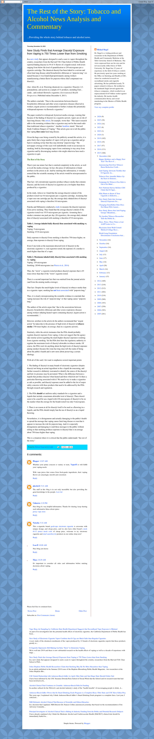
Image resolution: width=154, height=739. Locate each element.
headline (66, 126)
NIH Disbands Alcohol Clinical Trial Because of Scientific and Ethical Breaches (59, 702)
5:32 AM (43, 523)
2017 (99, 145)
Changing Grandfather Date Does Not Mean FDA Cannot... (111, 205)
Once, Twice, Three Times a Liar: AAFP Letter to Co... (111, 223)
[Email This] (62, 447)
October (102, 243)
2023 (99, 127)
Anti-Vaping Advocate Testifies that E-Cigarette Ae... (112, 171)
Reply (35, 478)
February (103, 272)
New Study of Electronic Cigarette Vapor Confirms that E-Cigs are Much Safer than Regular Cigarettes (67, 638)
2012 (99, 288)
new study (34, 59)
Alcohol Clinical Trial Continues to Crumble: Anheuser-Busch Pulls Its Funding (59, 685)
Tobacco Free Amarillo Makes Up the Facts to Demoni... (111, 177)
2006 (99, 310)
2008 (99, 303)
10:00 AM (43, 545)
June (101, 258)
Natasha (36, 522)
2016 (99, 149)
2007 (99, 306)
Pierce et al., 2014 (61, 265)
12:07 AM (44, 461)
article (47, 120)
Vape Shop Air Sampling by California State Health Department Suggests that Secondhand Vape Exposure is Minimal (73, 629)
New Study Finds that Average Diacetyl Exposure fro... (110, 200)
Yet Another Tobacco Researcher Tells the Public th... (111, 217)
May (101, 262)
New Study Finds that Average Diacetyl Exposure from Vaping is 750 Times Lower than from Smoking (68, 657)
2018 (99, 142)
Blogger (36, 461)
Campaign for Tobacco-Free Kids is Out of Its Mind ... (112, 183)
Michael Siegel (102, 49)
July (101, 254)
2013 (99, 284)
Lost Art (59, 492)
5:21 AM (44, 486)
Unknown (36, 503)
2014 (99, 281)
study (58, 207)
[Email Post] (58, 447)
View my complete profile (104, 107)
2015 (99, 153)
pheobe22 (36, 486)
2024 (99, 123)
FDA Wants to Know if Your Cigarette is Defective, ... (109, 194)
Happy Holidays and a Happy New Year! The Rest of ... (112, 160)
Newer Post (32, 611)
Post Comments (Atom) (46, 615)
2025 (99, 120)
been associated (61, 290)
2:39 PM (44, 503)
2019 (99, 138)
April (101, 265)
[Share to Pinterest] (71, 447)
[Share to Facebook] (69, 447)
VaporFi (74, 464)
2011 (99, 292)
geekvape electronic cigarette (62, 526)
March (102, 269)
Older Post (83, 611)
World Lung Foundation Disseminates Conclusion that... (111, 234)
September (103, 247)
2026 (99, 116)
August (102, 251)
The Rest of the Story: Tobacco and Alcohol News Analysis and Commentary (74, 19)
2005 (99, 313)
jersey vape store (39, 511)
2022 (99, 131)
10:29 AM (42, 560)
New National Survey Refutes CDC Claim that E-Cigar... (112, 188)
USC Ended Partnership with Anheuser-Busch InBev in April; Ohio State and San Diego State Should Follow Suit (71, 676)
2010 (99, 295)
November (103, 240)
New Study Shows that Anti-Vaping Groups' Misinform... (112, 211)
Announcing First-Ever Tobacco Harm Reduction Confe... (111, 166)
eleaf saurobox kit (49, 534)
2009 (99, 299)
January (102, 276)
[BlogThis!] (65, 447)
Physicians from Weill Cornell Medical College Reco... (110, 228)
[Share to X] (67, 447)
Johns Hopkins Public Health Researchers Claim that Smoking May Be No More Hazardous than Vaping (68, 666)
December (103, 156)
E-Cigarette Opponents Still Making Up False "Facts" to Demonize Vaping (57, 648)
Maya (35, 559)
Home (57, 611)
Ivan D (35, 545)
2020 (99, 134)
